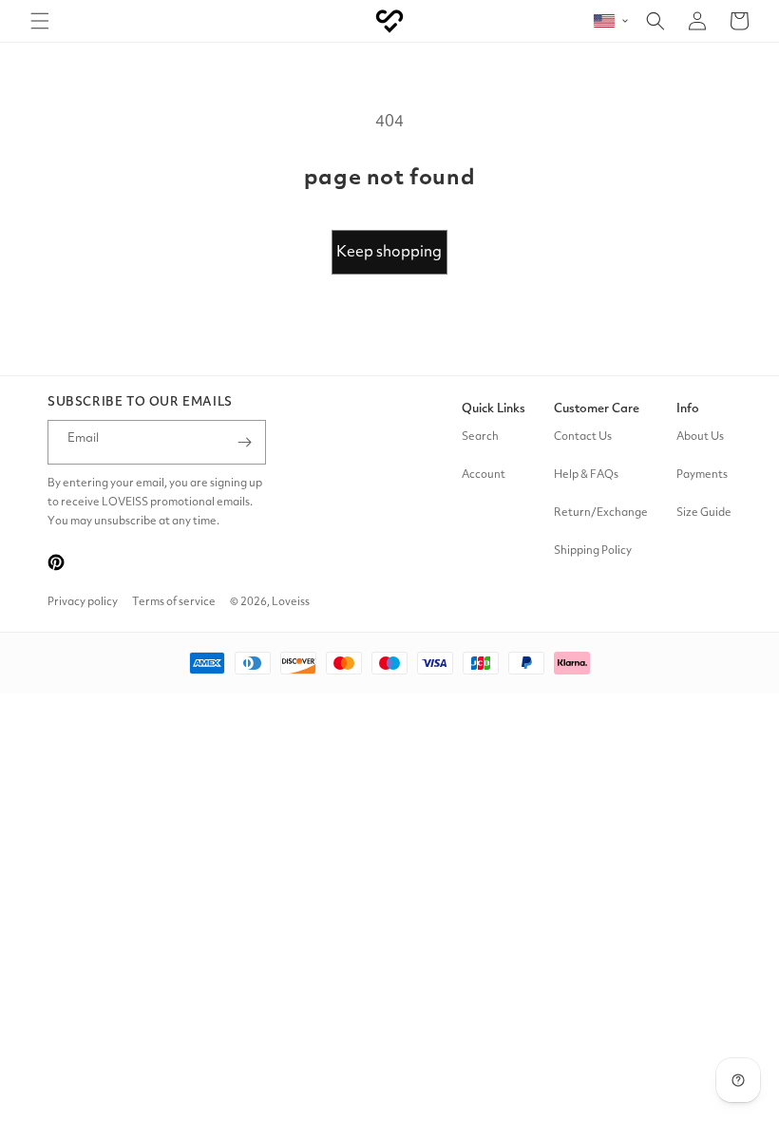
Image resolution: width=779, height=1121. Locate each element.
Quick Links (493, 409)
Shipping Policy (593, 551)
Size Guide (704, 513)
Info (687, 409)
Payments (702, 475)
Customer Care (596, 409)
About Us (700, 437)
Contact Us (583, 437)
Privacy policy (83, 602)
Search (480, 437)
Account (483, 475)
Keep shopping (389, 252)
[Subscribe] (244, 442)
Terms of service (174, 602)
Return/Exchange (601, 513)
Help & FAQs (586, 475)
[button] (40, 21)
